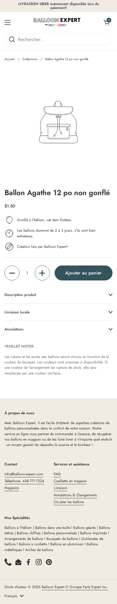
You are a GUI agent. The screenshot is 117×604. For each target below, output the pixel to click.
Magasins (11, 488)
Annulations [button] (13, 329)
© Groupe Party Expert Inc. (86, 587)
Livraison (60, 488)
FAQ (57, 474)
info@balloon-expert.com (23, 474)
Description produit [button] (20, 295)
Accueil (9, 59)
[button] (12, 272)
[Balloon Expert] (57, 22)
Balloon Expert (53, 587)
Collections (29, 59)
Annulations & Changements (75, 495)
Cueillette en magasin (70, 481)
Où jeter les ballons (69, 502)
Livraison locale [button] (17, 312)
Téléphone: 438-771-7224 (24, 481)
